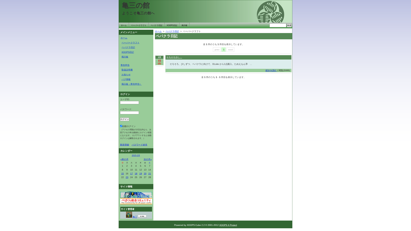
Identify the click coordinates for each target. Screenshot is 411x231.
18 (136, 173)
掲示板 (184, 25)
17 (131, 173)
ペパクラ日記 (156, 25)
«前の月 (124, 159)
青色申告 (125, 65)
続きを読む (271, 70)
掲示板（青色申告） (132, 84)
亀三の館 (136, 5)
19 (140, 173)
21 (149, 173)
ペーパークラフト (138, 25)
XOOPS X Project (228, 225)
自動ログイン (135, 132)
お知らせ (126, 74)
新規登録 (124, 144)
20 (145, 173)
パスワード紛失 (139, 144)
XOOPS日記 (172, 25)
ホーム (124, 25)
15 (122, 173)
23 (127, 177)
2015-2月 (136, 155)
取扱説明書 (127, 69)
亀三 (134, 217)
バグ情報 (126, 79)
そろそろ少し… (174, 57)
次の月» (148, 159)
